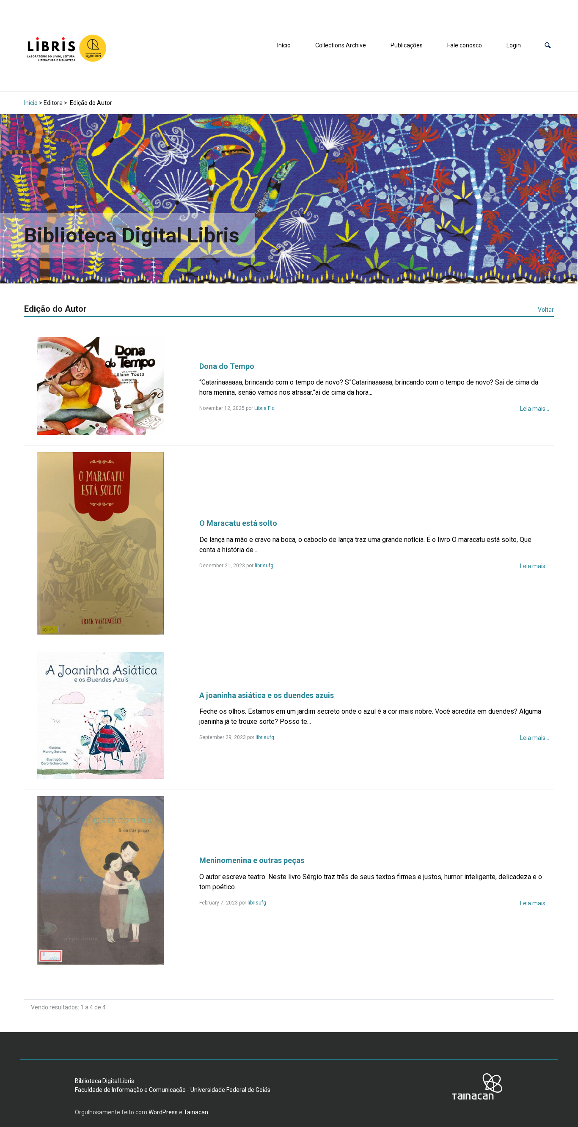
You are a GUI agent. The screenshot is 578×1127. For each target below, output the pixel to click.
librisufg (264, 566)
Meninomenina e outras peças (251, 860)
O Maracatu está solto (238, 523)
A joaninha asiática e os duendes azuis (266, 695)
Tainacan (196, 1112)
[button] (548, 45)
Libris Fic (264, 408)
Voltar (546, 309)
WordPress (163, 1112)
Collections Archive (340, 45)
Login (513, 45)
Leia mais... (534, 408)
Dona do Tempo (226, 366)
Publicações (407, 45)
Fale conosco (464, 45)
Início (284, 45)
